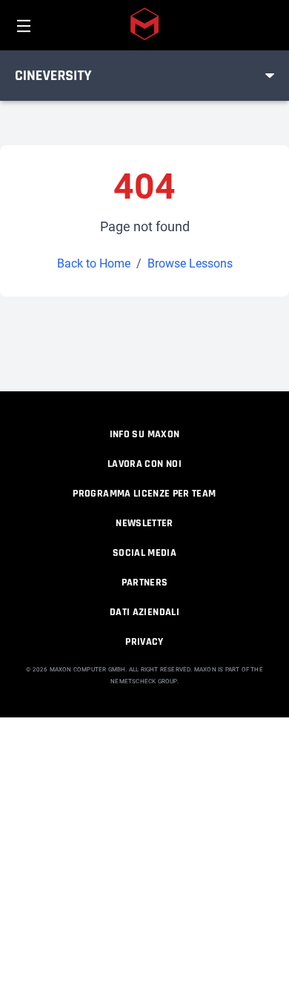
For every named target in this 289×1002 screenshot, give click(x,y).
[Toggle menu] (269, 76)
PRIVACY (144, 641)
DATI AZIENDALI (144, 612)
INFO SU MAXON (145, 434)
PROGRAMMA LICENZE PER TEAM (144, 493)
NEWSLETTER (144, 523)
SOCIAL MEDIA (144, 553)
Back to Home (93, 263)
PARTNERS (145, 582)
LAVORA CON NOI (144, 464)
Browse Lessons (190, 263)
